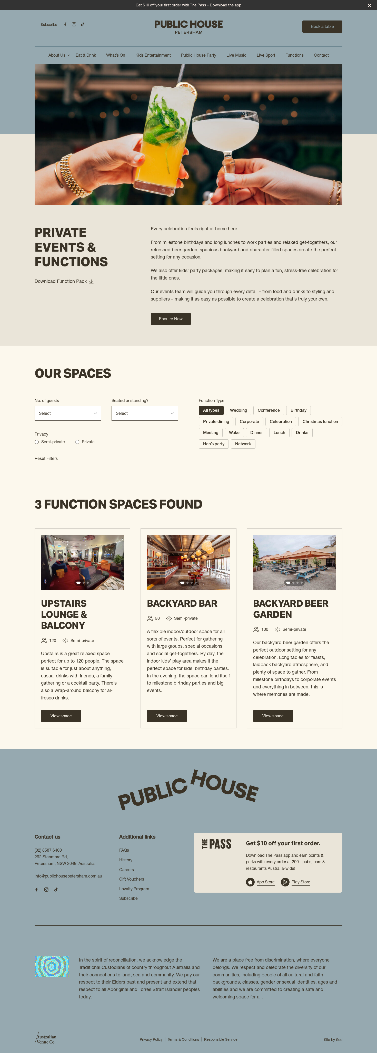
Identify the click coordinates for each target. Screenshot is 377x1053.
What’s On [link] (115, 55)
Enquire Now (171, 318)
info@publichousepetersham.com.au (68, 876)
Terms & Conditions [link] (183, 1039)
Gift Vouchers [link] (131, 879)
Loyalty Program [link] (134, 888)
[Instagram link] (74, 24)
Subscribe (49, 24)
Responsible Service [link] (220, 1039)
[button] (78, 583)
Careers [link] (126, 869)
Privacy (41, 434)
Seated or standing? (130, 400)
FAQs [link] (124, 850)
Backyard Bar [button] (182, 603)
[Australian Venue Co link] (45, 1039)
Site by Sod (333, 1039)
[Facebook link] (65, 24)
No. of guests (47, 400)
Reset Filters (46, 458)
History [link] (125, 859)
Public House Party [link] (198, 55)
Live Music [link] (236, 55)
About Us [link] (56, 55)
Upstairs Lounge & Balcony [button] (64, 614)
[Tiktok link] (82, 24)
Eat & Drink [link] (86, 55)
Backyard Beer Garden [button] (291, 608)
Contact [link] (321, 55)
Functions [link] (294, 55)
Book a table (322, 26)
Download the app (225, 5)
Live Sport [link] (266, 55)
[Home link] (189, 27)
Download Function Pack (61, 281)
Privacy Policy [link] (151, 1039)
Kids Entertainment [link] (153, 55)
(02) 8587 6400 (48, 850)
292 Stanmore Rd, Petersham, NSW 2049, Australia (65, 860)
